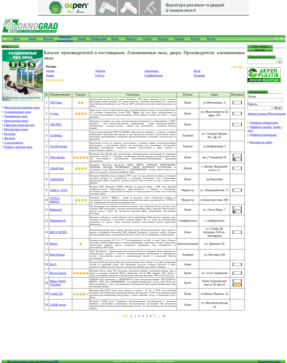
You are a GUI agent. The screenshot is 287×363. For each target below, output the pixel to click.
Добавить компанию (263, 134)
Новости (131, 38)
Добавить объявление (263, 122)
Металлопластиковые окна (22, 107)
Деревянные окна (16, 116)
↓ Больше (237, 66)
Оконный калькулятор (65, 38)
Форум (195, 38)
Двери (32, 38)
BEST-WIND (58, 232)
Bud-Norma (57, 254)
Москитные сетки (16, 129)
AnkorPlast (57, 179)
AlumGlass (57, 168)
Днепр (50, 71)
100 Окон (56, 102)
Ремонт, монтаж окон (18, 147)
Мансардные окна (16, 120)
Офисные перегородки (19, 125)
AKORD (55, 124)
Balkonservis (58, 220)
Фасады (48, 38)
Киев (197, 71)
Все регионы (54, 79)
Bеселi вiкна (58, 273)
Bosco (54, 243)
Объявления (98, 38)
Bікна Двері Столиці (58, 282)
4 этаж (54, 113)
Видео (211, 38)
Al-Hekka (56, 135)
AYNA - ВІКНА (55, 199)
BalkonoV (56, 209)
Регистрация (277, 113)
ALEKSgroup (58, 146)
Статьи (147, 38)
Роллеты (9, 133)
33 (164, 316)
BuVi (53, 264)
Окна (16, 38)
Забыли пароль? (258, 113)
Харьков (199, 75)
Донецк (100, 71)
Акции (81, 38)
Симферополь (153, 75)
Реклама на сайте (260, 142)
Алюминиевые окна (17, 112)
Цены (115, 38)
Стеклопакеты (13, 142)
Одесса (99, 75)
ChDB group (58, 304)
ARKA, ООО (59, 190)
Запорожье (151, 71)
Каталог (163, 38)
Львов (50, 75)
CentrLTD (56, 293)
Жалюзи (9, 138)
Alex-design (57, 157)
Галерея (179, 38)
